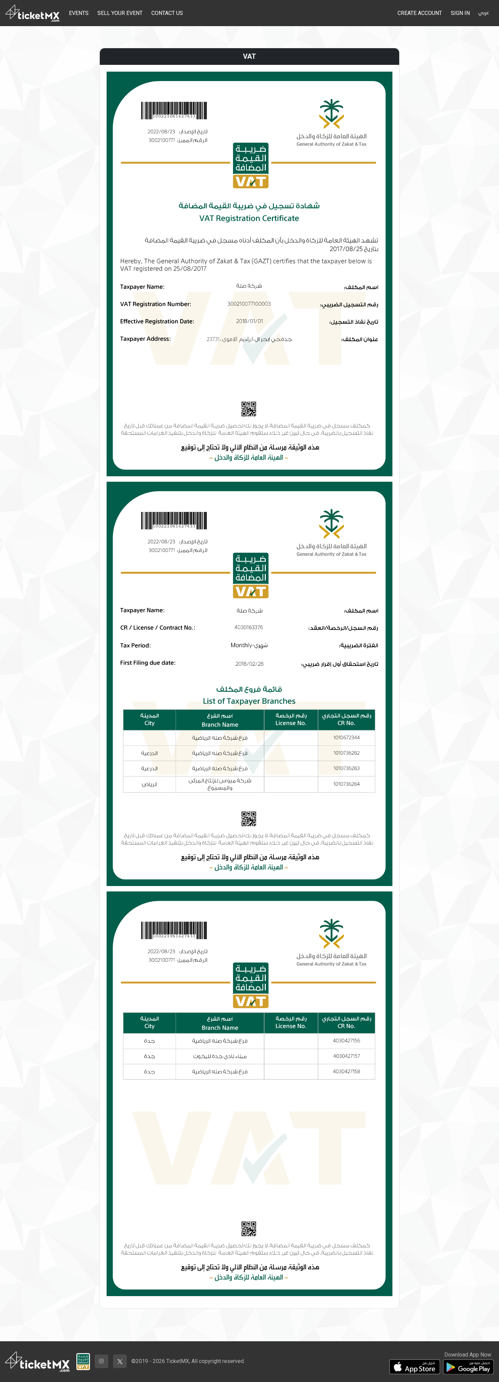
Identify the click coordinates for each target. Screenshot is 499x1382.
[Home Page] (32, 13)
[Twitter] (120, 1361)
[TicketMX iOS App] (414, 1367)
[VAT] (83, 1360)
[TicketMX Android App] (468, 1367)
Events (79, 13)
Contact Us (167, 13)
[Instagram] (101, 1361)
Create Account (420, 13)
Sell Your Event (120, 13)
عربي (483, 13)
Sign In (460, 13)
